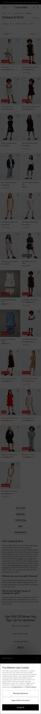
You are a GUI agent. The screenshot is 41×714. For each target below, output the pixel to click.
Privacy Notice (31, 687)
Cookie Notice (17, 687)
